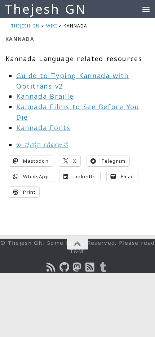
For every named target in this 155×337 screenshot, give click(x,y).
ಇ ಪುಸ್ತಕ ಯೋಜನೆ (42, 144)
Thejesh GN (45, 8)
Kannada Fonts (43, 127)
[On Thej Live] (103, 267)
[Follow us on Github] (64, 267)
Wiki (51, 26)
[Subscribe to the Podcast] (51, 267)
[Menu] (146, 9)
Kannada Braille (45, 96)
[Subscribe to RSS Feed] (90, 267)
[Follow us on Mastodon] (77, 267)
